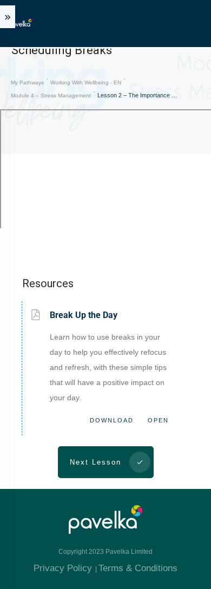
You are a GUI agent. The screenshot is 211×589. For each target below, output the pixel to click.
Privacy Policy (63, 568)
